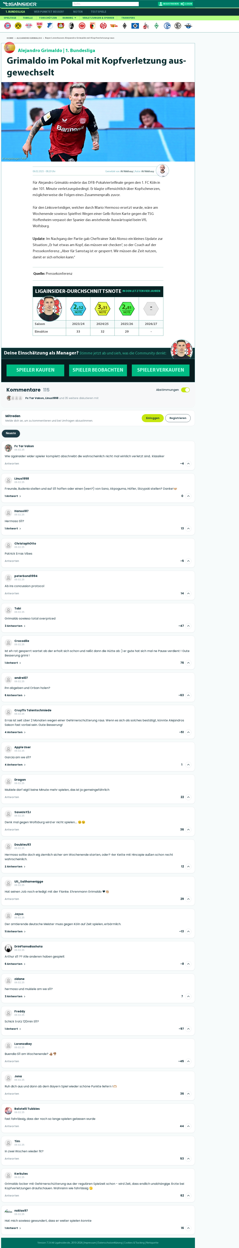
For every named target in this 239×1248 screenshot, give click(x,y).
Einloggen (152, 418)
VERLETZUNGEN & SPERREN (98, 18)
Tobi (17, 608)
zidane (19, 979)
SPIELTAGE (10, 18)
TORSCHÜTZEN (48, 18)
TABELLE (28, 18)
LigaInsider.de (62, 1242)
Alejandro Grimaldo (40, 50)
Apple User (22, 747)
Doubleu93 (22, 844)
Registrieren (178, 418)
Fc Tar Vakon (24, 446)
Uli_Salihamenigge (28, 881)
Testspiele (98, 12)
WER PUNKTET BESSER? (49, 12)
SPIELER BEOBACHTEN (98, 370)
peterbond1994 (26, 576)
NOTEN (78, 12)
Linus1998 (21, 478)
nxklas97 (21, 1210)
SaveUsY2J (22, 812)
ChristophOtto (25, 543)
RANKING (68, 18)
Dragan (20, 779)
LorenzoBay (23, 1044)
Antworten (12, 463)
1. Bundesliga (15, 12)
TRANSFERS (128, 18)
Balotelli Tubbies (27, 1109)
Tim (17, 1141)
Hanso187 (21, 511)
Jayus (19, 914)
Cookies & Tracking (134, 1242)
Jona (18, 1076)
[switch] (185, 389)
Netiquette (152, 1242)
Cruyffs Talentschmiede (32, 710)
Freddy (19, 1011)
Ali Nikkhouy (126, 171)
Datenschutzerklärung (110, 1242)
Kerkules (21, 1173)
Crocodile (21, 641)
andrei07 (21, 678)
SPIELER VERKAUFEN (160, 370)
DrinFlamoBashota (28, 946)
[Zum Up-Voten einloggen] (188, 464)
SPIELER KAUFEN (35, 370)
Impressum (90, 1242)
